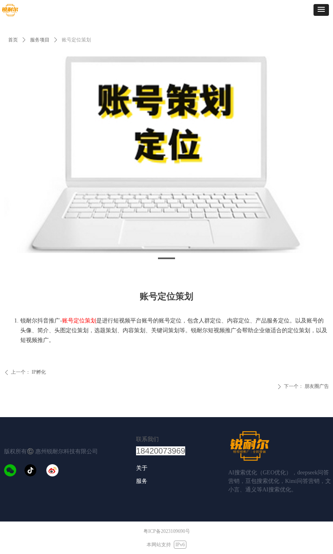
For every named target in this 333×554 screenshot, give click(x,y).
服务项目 (40, 40)
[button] (321, 10)
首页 (13, 40)
